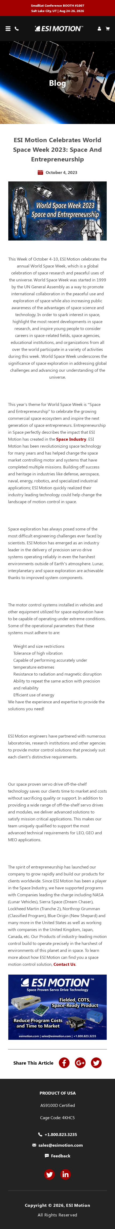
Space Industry (71, 439)
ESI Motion (78, 1205)
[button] (8, 28)
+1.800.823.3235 (60, 1134)
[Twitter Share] (96, 1062)
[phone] (18, 28)
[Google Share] (80, 1062)
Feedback (60, 1155)
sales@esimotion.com (61, 1145)
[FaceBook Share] (64, 1062)
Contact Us (64, 964)
